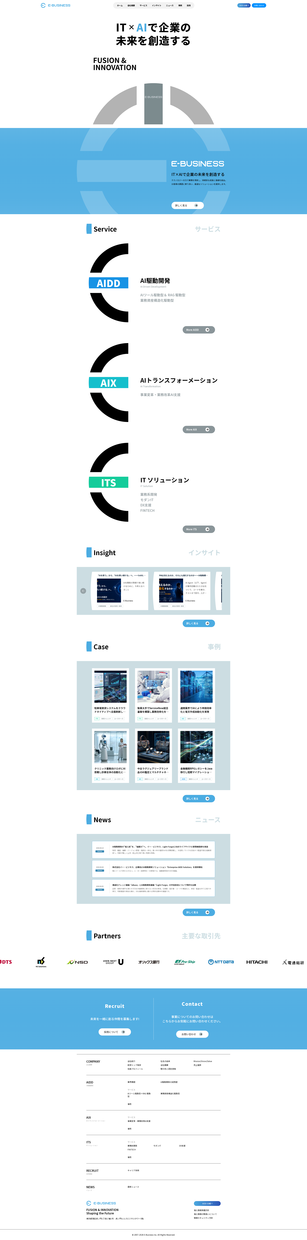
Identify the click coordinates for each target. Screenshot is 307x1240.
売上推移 (197, 1065)
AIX (88, 1117)
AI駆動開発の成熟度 (169, 1082)
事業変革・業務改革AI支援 (139, 1121)
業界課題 (131, 1082)
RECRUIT (92, 1170)
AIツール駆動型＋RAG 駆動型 (139, 1095)
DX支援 (182, 1145)
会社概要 (131, 5)
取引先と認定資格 (168, 1068)
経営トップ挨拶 (134, 1065)
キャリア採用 (133, 1170)
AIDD (89, 1082)
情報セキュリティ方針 (203, 1217)
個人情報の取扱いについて (205, 1214)
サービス (143, 5)
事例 (180, 5)
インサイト (156, 5)
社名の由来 (165, 1061)
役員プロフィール (135, 1068)
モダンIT (157, 1145)
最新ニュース (133, 1186)
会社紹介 (131, 1061)
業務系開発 (132, 1145)
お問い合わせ (259, 5)
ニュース (169, 5)
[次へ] (83, 591)
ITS (88, 1142)
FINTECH (132, 1149)
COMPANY (93, 1061)
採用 (189, 5)
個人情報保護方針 (201, 1210)
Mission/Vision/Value (203, 1061)
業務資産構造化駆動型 (170, 1093)
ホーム (120, 5)
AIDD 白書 (243, 5)
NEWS (90, 1187)
